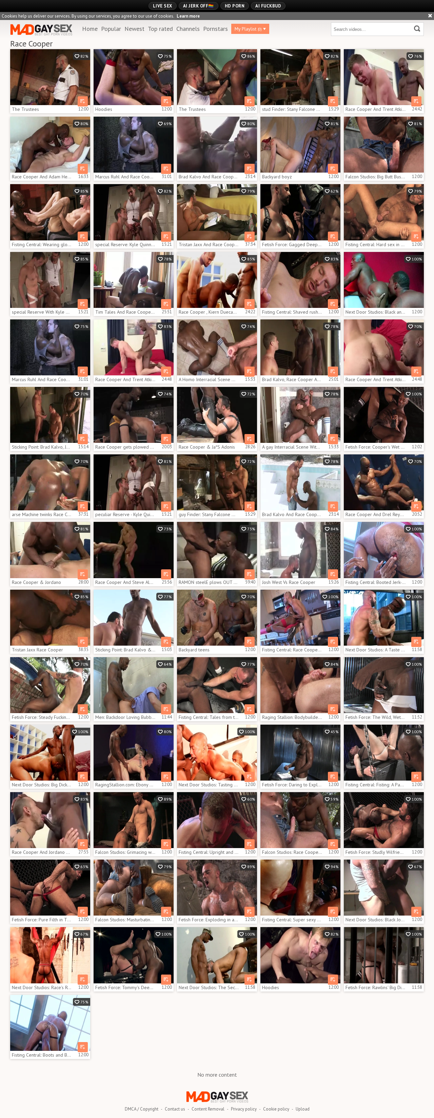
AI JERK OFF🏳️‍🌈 (198, 6)
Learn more (188, 16)
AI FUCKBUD (268, 6)
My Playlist (248, 29)
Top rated (160, 29)
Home (90, 29)
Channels (188, 29)
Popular (111, 29)
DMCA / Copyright (141, 1109)
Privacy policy (244, 1109)
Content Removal (208, 1109)
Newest (134, 29)
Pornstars (215, 29)
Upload (303, 1109)
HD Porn (235, 6)
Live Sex (162, 6)
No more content (217, 1074)
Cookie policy (276, 1109)
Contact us (175, 1109)
